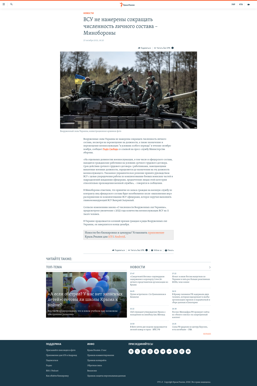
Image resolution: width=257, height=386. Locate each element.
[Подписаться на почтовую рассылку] (188, 351)
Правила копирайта (96, 361)
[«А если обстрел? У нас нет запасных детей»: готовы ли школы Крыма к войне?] (86, 295)
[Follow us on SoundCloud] (169, 351)
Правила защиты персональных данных (106, 376)
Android (120, 236)
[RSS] (175, 351)
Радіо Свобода (110, 149)
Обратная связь (94, 366)
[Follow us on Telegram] (162, 351)
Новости (88, 13)
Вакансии (92, 371)
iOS (110, 236)
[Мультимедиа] (249, 4)
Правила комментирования (100, 355)
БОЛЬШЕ (207, 334)
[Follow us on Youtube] (143, 351)
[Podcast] (181, 351)
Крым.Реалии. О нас (96, 350)
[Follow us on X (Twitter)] (137, 351)
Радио (49, 366)
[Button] (144, 48)
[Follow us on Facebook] (131, 351)
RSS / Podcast (52, 371)
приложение (156, 232)
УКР (233, 4)
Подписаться (52, 361)
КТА (241, 4)
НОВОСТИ (137, 267)
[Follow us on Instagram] (150, 351)
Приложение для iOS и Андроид (61, 355)
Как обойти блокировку (57, 376)
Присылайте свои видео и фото (60, 350)
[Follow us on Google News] (156, 351)
